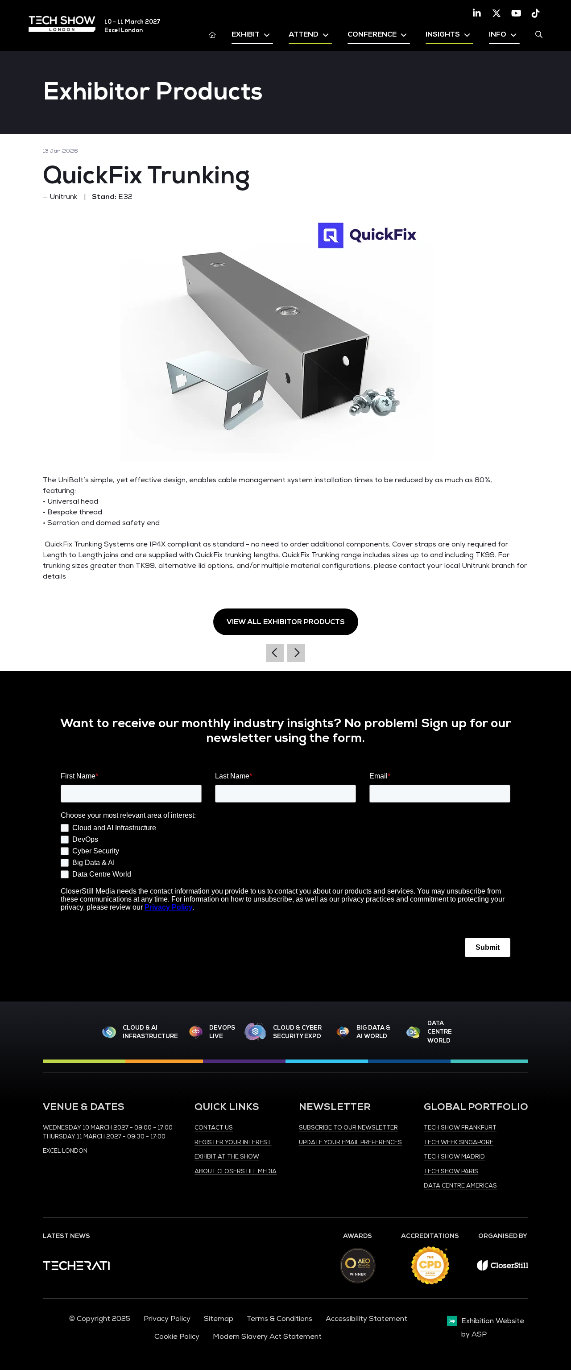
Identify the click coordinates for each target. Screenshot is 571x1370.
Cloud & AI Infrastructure (150, 1032)
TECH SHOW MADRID (454, 1156)
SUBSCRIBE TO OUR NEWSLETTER (348, 1127)
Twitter (496, 13)
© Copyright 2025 (99, 1318)
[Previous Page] (275, 653)
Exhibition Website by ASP (492, 1327)
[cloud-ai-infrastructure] (109, 1032)
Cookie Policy (176, 1336)
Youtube (516, 13)
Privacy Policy (167, 1318)
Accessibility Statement (366, 1318)
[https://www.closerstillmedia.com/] (502, 1268)
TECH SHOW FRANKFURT (460, 1127)
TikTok (535, 13)
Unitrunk (64, 196)
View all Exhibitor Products (286, 621)
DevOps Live (222, 1032)
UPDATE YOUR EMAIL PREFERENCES (350, 1142)
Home (212, 34)
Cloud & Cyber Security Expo (297, 1032)
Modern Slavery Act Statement (267, 1336)
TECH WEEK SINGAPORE (458, 1142)
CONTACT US (213, 1127)
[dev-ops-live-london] (195, 1032)
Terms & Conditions (279, 1318)
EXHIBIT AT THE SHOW (226, 1156)
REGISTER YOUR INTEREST (232, 1142)
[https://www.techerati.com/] (76, 1267)
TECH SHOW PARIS (451, 1171)
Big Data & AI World (373, 1032)
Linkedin (477, 13)
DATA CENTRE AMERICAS (460, 1185)
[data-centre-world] (413, 1032)
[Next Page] (296, 653)
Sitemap (218, 1318)
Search (538, 34)
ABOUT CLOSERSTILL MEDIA (235, 1171)
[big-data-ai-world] (343, 1032)
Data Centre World (439, 1032)
